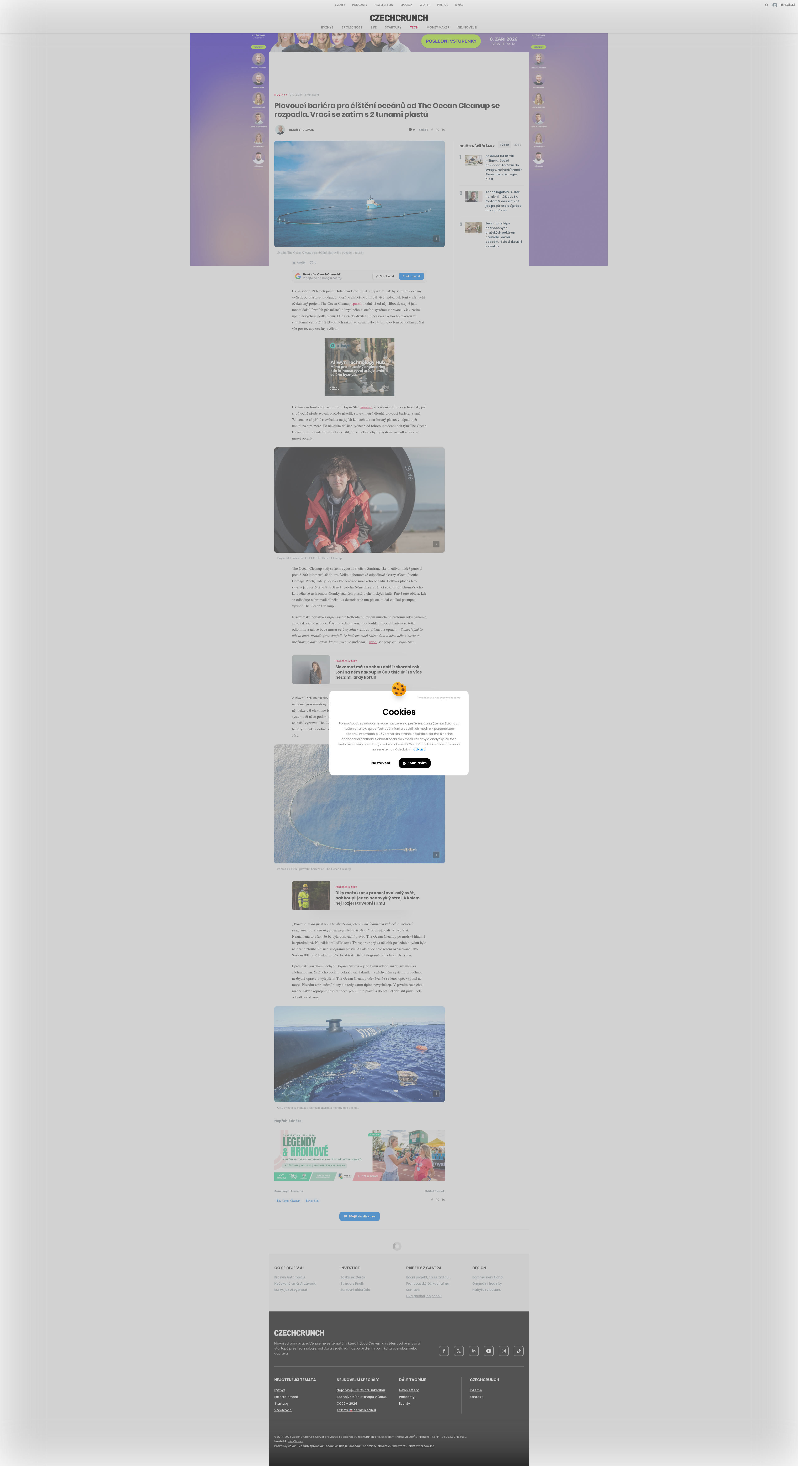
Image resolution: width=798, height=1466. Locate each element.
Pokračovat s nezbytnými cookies (439, 697)
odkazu (419, 749)
